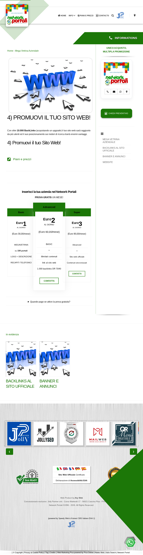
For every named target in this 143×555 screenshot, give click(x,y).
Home (10, 51)
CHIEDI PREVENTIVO (117, 113)
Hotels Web (99, 552)
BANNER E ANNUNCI (114, 156)
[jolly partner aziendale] (120, 16)
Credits (53, 552)
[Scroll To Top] (138, 552)
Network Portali (123, 552)
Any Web (79, 498)
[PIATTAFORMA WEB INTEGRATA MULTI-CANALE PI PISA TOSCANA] (71, 433)
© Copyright (18, 552)
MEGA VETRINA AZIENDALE (111, 140)
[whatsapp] (130, 542)
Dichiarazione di (71, 480)
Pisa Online (88, 552)
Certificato (71, 475)
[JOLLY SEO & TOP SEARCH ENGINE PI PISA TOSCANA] (45, 433)
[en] (65, 469)
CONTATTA (49, 281)
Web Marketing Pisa (65, 552)
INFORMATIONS (124, 38)
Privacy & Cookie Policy (34, 552)
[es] (84, 469)
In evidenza (12, 334)
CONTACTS (103, 15)
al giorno (21, 227)
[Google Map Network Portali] (134, 15)
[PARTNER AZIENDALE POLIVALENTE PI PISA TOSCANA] (19, 433)
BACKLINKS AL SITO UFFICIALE (113, 149)
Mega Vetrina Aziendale (27, 51)
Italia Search (111, 552)
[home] (24, 15)
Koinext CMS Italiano (80, 518)
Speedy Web (64, 518)
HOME (63, 15)
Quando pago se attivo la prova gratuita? (50, 302)
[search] (112, 16)
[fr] (71, 469)
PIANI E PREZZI (86, 15)
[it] (59, 469)
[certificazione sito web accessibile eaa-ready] (27, 477)
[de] (77, 469)
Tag (46, 552)
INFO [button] (71, 15)
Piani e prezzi (21, 159)
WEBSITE (108, 162)
